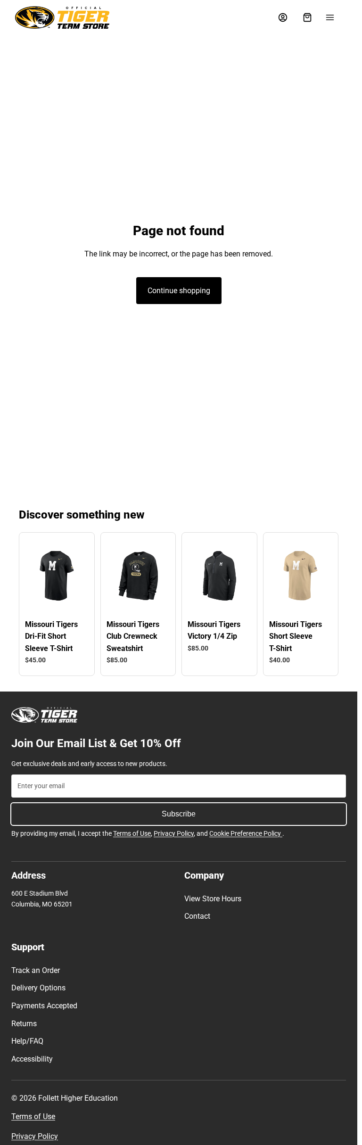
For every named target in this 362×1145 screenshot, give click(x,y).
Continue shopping (179, 290)
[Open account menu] (282, 17)
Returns (24, 1023)
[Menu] (330, 17)
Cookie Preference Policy (245, 833)
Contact (197, 916)
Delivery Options (38, 987)
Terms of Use (132, 833)
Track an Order (35, 970)
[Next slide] (75, 575)
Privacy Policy (174, 833)
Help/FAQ (27, 1041)
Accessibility (32, 1058)
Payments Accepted (44, 1005)
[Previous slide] (38, 575)
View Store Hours (212, 898)
